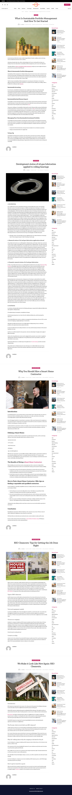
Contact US (67, 4)
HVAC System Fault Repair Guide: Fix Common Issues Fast (61, 46)
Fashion (48, 8)
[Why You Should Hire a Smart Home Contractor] (27, 394)
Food (52, 96)
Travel (57, 8)
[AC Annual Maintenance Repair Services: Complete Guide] (54, 39)
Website (53, 118)
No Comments (46, 24)
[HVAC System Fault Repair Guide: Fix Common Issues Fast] (54, 47)
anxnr (29, 104)
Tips (52, 115)
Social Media (42, 8)
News (19, 8)
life (34, 108)
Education (53, 91)
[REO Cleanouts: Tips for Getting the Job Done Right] (27, 566)
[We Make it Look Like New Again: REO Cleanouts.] (27, 687)
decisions (21, 83)
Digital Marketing (55, 89)
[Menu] (69, 8)
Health (52, 8)
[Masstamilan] (36, 4)
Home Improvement (55, 100)
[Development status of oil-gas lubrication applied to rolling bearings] (27, 187)
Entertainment (35, 8)
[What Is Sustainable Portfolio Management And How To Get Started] (27, 42)
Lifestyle (53, 103)
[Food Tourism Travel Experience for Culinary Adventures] (54, 60)
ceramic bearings (34, 341)
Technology (29, 8)
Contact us (32, 788)
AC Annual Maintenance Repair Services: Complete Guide (61, 39)
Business (23, 8)
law (52, 101)
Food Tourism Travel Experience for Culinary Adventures (61, 60)
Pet (52, 106)
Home (15, 8)
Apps (52, 84)
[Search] (68, 8)
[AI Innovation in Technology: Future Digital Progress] (54, 32)
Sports (53, 257)
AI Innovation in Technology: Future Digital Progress (61, 31)
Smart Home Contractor (33, 462)
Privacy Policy (39, 788)
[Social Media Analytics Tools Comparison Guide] (54, 54)
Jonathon (22, 24)
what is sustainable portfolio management (24, 66)
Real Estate (54, 108)
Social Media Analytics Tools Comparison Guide (60, 53)
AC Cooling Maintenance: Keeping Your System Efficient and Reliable (61, 76)
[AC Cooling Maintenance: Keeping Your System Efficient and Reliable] (54, 75)
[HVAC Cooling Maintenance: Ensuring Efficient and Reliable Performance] (54, 67)
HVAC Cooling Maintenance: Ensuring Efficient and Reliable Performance (61, 67)
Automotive (54, 86)
